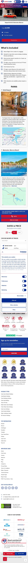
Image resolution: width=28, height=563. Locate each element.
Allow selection (14, 305)
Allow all (14, 300)
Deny (14, 309)
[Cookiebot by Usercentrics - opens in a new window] (20, 252)
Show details (20, 295)
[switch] (24, 281)
